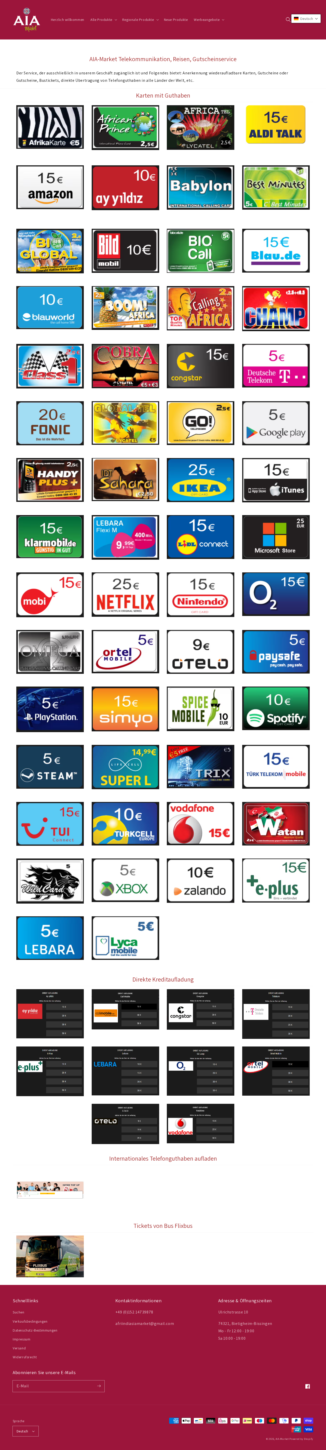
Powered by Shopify (301, 1439)
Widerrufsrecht (25, 1357)
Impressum (21, 1339)
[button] (288, 19)
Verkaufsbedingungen (30, 1321)
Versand (19, 1348)
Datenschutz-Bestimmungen (35, 1330)
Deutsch (22, 1431)
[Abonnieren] (98, 1386)
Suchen (18, 1312)
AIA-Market (282, 1439)
